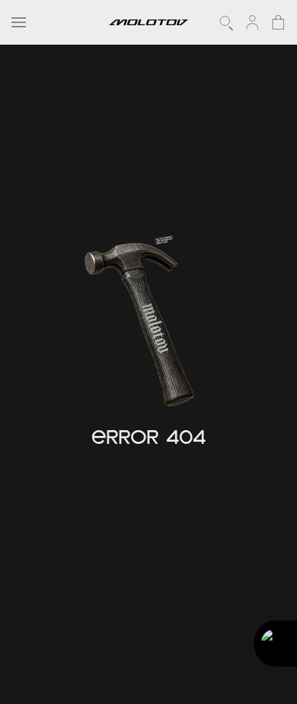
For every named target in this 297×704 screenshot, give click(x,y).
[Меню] (18, 22)
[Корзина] (278, 22)
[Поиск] (226, 22)
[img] (143, 325)
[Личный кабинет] (252, 22)
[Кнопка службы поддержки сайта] (275, 643)
